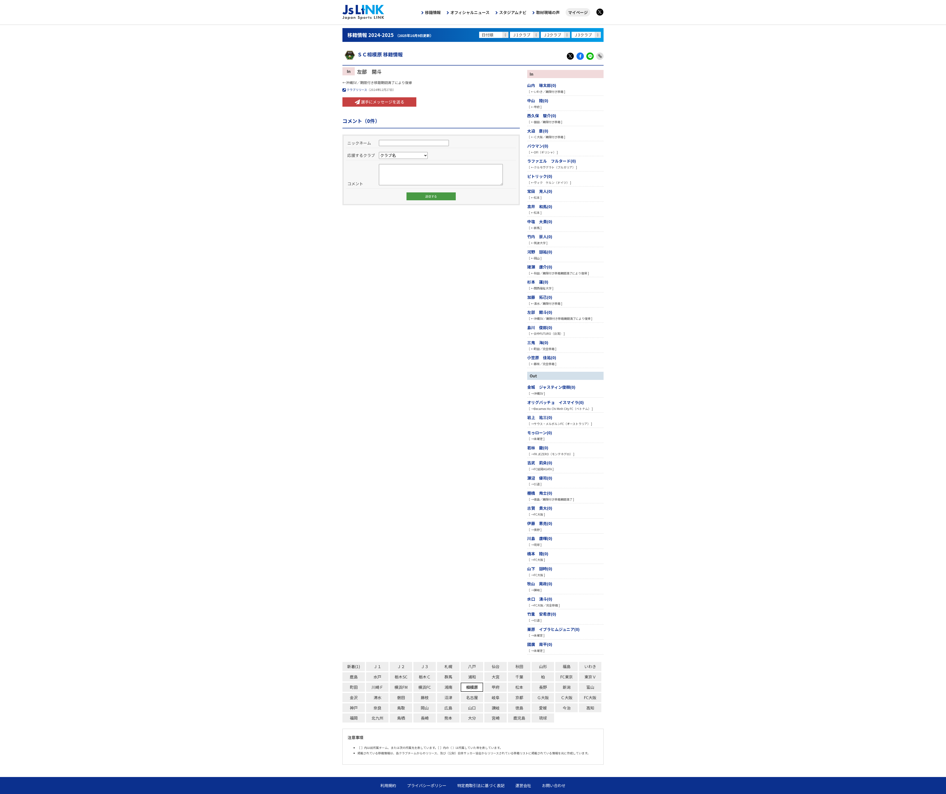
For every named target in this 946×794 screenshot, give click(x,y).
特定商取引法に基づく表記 (481, 785)
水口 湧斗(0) (539, 599)
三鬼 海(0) (537, 342)
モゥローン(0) (539, 433)
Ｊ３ (425, 666)
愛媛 (543, 708)
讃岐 (496, 708)
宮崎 (496, 718)
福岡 (354, 718)
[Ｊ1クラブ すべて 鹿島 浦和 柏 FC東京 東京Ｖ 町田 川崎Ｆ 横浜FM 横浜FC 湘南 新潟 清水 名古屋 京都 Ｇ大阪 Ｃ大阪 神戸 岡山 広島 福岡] (525, 35)
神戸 (354, 708)
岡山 (425, 708)
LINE (590, 56)
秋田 (519, 666)
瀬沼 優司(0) (539, 478)
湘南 (448, 687)
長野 (543, 687)
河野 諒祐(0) (539, 252)
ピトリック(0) (539, 176)
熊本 (448, 718)
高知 (590, 708)
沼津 (448, 697)
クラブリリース (356, 89)
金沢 (354, 697)
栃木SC (401, 677)
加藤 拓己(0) (539, 297)
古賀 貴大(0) (539, 508)
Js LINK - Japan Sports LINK (363, 12)
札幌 (448, 666)
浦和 (472, 677)
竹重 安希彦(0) (541, 614)
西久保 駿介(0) (541, 115)
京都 (519, 697)
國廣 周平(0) (539, 644)
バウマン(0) (537, 146)
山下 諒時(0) (539, 569)
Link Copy (600, 56)
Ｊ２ (401, 666)
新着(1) (353, 666)
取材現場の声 (548, 12)
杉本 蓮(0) (537, 282)
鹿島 (354, 677)
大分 (472, 718)
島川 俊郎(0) (539, 327)
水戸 (377, 677)
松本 (519, 687)
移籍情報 (433, 12)
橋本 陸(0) (537, 554)
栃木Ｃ (425, 677)
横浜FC (424, 687)
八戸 (472, 666)
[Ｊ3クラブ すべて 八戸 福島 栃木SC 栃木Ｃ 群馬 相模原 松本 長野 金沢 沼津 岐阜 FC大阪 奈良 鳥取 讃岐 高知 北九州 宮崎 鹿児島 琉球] (587, 35)
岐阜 (496, 697)
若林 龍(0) (537, 448)
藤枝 (425, 697)
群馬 (448, 677)
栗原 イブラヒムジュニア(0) (553, 629)
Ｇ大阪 (543, 697)
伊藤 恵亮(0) (539, 523)
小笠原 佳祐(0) (541, 357)
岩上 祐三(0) (539, 417)
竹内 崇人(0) (539, 236)
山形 (543, 666)
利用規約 (388, 785)
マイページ (578, 12)
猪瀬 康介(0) (539, 267)
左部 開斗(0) (539, 312)
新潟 (567, 687)
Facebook (580, 56)
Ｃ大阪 (567, 697)
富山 (590, 687)
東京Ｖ (590, 677)
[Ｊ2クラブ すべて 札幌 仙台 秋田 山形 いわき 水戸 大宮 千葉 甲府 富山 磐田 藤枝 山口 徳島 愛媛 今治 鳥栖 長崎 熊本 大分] (556, 35)
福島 (567, 666)
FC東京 (566, 677)
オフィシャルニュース (470, 12)
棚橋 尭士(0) (539, 493)
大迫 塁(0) (537, 131)
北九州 (377, 718)
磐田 (401, 697)
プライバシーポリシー (426, 785)
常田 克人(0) (539, 191)
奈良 (377, 708)
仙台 (496, 666)
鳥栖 (401, 718)
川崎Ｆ (377, 687)
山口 (472, 708)
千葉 (519, 677)
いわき (590, 666)
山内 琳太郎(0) (541, 85)
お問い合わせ (554, 785)
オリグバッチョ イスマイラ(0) (555, 402)
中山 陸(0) (537, 100)
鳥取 (401, 708)
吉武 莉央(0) (539, 463)
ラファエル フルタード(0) (551, 161)
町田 (354, 687)
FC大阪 (590, 697)
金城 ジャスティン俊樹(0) (551, 387)
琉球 (543, 718)
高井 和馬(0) (539, 206)
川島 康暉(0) (539, 538)
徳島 (519, 708)
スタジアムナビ (512, 12)
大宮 (496, 677)
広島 (448, 708)
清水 (377, 697)
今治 (567, 708)
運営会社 (523, 785)
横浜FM (401, 687)
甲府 (496, 687)
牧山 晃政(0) (539, 584)
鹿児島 (519, 718)
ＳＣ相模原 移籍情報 (380, 54)
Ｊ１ (377, 666)
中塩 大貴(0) (539, 221)
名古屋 (472, 697)
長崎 (425, 718)
